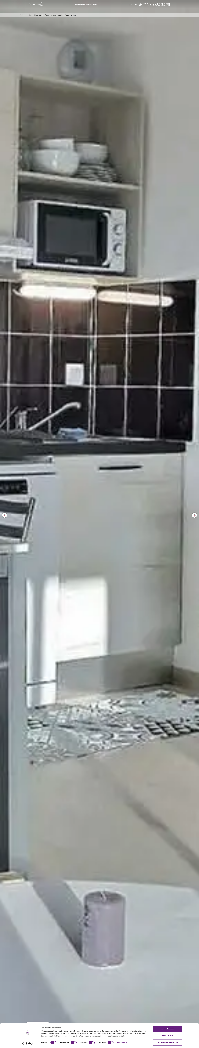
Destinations (80, 4)
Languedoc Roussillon (57, 15)
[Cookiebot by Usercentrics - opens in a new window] (27, 1044)
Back (23, 15)
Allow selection (167, 1036)
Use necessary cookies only (168, 1042)
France (47, 15)
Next (194, 515)
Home (30, 15)
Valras (67, 15)
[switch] (74, 1042)
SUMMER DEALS (91, 4)
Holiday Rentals (38, 15)
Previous (5, 515)
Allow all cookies (167, 1029)
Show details (122, 1043)
